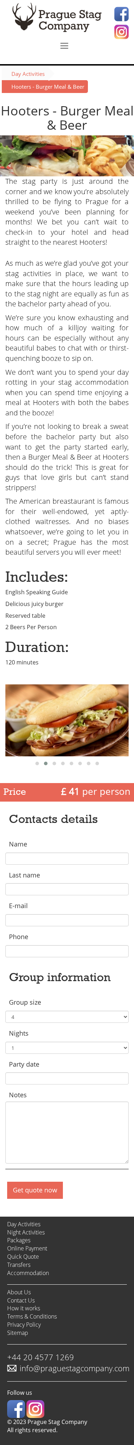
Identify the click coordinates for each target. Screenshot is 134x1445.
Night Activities (26, 1232)
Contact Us (21, 1300)
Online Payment (27, 1248)
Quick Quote (23, 1256)
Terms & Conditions (32, 1316)
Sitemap (17, 1333)
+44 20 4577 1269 (40, 1357)
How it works (23, 1308)
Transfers (18, 1265)
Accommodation (28, 1273)
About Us (19, 1292)
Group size (25, 1002)
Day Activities (28, 73)
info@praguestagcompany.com (74, 1368)
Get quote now (35, 1190)
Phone (18, 936)
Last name (24, 875)
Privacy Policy (24, 1325)
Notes (18, 1095)
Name (18, 844)
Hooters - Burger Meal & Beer (47, 86)
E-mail (18, 905)
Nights (19, 1033)
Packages (18, 1240)
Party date (24, 1064)
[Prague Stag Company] (67, 18)
